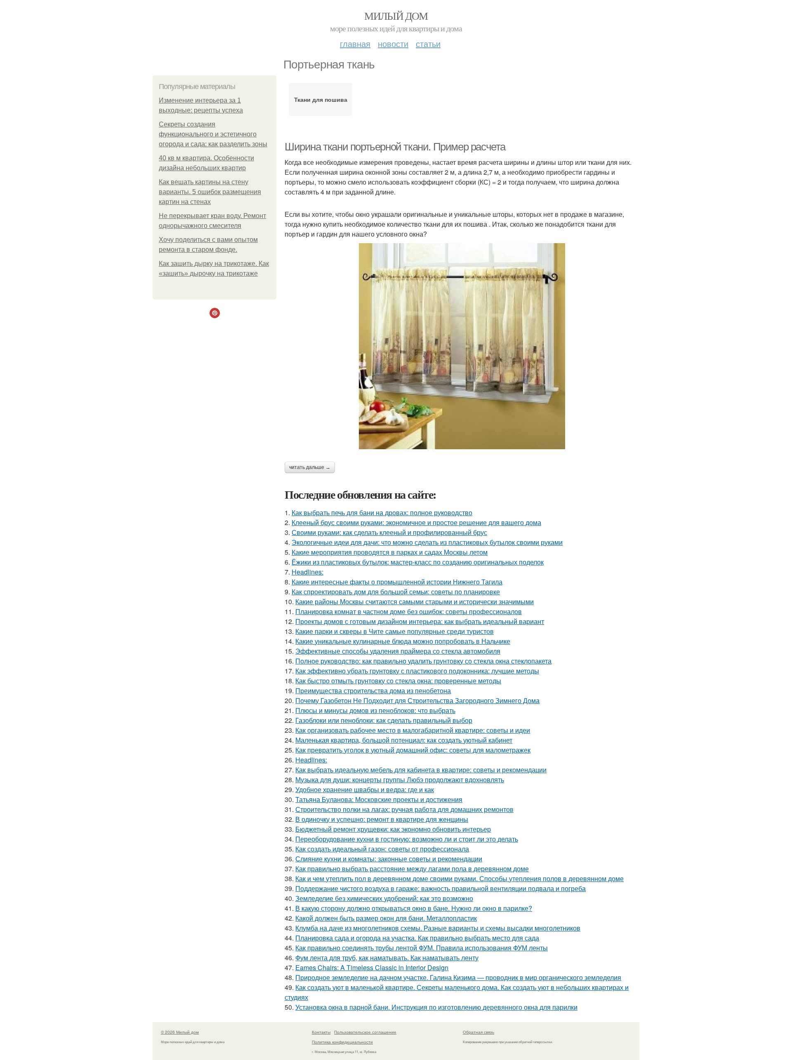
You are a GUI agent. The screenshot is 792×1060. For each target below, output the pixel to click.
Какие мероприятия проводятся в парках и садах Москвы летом (390, 552)
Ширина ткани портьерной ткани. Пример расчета (395, 147)
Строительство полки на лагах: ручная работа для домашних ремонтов (404, 809)
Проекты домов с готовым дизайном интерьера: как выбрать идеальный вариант (419, 621)
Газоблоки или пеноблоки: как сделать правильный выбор (383, 720)
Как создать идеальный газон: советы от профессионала (382, 849)
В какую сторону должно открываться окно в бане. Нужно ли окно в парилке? (413, 908)
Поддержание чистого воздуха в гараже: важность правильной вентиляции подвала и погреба (440, 888)
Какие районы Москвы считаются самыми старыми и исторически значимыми (414, 601)
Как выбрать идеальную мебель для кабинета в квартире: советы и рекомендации (421, 769)
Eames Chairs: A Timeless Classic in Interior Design (371, 967)
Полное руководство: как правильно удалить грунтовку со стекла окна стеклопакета (423, 661)
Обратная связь (478, 1032)
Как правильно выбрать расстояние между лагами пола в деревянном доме (412, 868)
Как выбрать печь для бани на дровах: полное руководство (382, 512)
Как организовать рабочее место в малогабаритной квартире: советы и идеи (412, 730)
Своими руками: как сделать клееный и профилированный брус (389, 532)
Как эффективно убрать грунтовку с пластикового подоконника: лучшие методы (417, 670)
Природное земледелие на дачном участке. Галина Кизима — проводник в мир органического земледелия (458, 977)
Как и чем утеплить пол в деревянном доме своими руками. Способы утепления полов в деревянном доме (459, 878)
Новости (393, 43)
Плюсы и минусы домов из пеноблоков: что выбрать (375, 710)
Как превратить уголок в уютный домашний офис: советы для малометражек (412, 750)
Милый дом (396, 16)
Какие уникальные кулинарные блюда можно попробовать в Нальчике (402, 641)
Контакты (321, 1032)
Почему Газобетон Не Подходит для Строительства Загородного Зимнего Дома (417, 700)
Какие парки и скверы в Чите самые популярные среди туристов (394, 631)
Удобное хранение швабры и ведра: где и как (364, 789)
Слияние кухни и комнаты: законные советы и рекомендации (388, 858)
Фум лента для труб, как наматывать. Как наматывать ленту (386, 957)
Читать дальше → (309, 467)
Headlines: (307, 572)
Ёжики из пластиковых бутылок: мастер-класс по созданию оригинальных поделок (418, 562)
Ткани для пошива (320, 99)
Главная (355, 43)
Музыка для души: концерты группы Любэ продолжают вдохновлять (399, 779)
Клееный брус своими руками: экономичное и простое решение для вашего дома (416, 522)
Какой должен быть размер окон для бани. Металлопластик (386, 918)
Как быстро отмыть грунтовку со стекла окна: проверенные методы (398, 680)
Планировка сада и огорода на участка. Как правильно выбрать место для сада (417, 938)
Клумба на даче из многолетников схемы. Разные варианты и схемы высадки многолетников (437, 928)
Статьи (428, 43)
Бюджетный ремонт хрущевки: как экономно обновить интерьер (393, 829)
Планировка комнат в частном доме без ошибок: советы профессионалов (408, 611)
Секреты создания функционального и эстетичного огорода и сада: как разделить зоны (213, 134)
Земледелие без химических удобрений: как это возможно (384, 898)
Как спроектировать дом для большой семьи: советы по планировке (396, 591)
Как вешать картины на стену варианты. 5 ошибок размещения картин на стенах (210, 191)
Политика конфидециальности (342, 1042)
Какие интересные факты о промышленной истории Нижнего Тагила (397, 581)
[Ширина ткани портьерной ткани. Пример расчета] (462, 346)
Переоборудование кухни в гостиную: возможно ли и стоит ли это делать (406, 839)
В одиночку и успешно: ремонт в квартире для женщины (381, 819)
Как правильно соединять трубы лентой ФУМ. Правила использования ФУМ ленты (421, 947)
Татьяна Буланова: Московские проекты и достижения (378, 799)
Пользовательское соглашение (365, 1032)
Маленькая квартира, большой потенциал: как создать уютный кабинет (403, 740)
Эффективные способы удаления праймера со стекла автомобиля (397, 651)
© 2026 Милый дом (180, 1032)
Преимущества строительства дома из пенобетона (373, 690)
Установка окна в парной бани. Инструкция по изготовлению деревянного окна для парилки (436, 1007)
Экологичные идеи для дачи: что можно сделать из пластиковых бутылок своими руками (427, 542)
